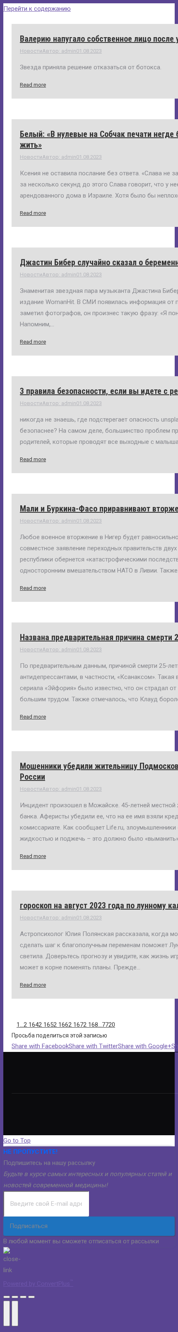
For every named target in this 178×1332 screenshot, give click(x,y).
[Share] (15, 1297)
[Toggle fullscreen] (23, 1297)
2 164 (31, 1024)
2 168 (90, 1024)
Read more (33, 85)
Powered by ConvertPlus (38, 1283)
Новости (31, 51)
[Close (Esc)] (6, 1297)
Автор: (59, 51)
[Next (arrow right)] (15, 1313)
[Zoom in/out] (31, 1297)
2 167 (75, 1024)
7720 (108, 1024)
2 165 (45, 1024)
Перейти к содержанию (37, 8)
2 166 (60, 1024)
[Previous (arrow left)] (6, 1313)
